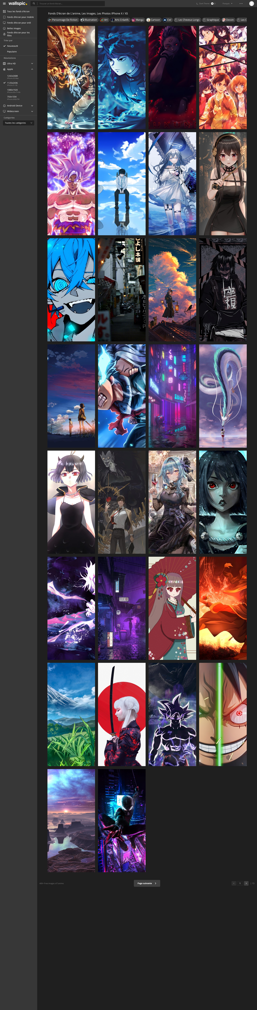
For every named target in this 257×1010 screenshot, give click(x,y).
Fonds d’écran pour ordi (19, 22)
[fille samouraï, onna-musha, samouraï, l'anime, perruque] (122, 714)
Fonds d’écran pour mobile (20, 17)
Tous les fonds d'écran (18, 11)
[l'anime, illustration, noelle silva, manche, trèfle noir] (71, 502)
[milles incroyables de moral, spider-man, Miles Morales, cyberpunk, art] (122, 820)
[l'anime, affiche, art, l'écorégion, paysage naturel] (71, 714)
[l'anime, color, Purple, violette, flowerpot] (122, 608)
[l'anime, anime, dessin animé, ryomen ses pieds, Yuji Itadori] (172, 77)
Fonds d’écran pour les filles (18, 34)
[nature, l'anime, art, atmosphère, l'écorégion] (71, 820)
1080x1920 (12, 90)
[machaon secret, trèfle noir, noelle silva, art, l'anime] (223, 502)
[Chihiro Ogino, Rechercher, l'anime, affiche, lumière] (223, 395)
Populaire (12, 51)
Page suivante (145, 883)
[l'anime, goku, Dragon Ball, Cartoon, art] (172, 714)
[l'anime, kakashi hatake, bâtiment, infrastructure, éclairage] (122, 289)
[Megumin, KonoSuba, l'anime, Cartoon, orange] (223, 608)
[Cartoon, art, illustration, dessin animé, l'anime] (71, 77)
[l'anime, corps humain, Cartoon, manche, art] (223, 183)
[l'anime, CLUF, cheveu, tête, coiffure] (172, 502)
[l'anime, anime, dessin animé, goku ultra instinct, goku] (71, 183)
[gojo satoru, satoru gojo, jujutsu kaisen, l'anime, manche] (71, 608)
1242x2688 (12, 76)
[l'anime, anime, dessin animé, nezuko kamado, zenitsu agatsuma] (122, 77)
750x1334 (12, 97)
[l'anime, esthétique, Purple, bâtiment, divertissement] (172, 395)
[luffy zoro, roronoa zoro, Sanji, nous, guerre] (223, 714)
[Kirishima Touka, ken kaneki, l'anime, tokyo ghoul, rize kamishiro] (122, 183)
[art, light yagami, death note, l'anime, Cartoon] (122, 502)
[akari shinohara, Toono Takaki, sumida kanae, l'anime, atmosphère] (71, 395)
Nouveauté (12, 45)
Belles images (14, 28)
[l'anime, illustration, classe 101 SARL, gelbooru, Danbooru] (172, 183)
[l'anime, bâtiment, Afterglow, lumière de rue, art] (172, 289)
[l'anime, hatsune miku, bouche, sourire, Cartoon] (71, 289)
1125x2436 (12, 83)
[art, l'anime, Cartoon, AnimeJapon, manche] (172, 608)
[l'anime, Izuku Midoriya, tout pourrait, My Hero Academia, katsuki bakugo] (122, 395)
